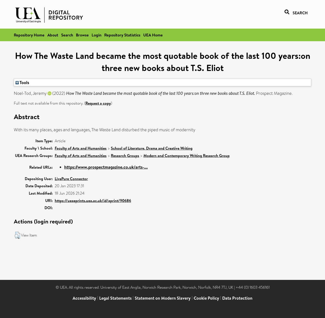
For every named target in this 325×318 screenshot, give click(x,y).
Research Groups (125, 155)
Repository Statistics (122, 35)
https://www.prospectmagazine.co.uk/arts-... (106, 167)
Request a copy (98, 103)
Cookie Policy (206, 298)
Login (96, 35)
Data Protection (237, 298)
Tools (24, 82)
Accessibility (84, 298)
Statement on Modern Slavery (163, 298)
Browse (82, 35)
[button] (17, 235)
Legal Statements (115, 298)
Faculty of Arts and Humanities (81, 148)
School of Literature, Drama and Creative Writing (151, 148)
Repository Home (29, 35)
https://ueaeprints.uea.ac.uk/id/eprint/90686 (93, 200)
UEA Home (153, 35)
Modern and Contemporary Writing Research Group (186, 155)
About (52, 35)
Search (67, 35)
